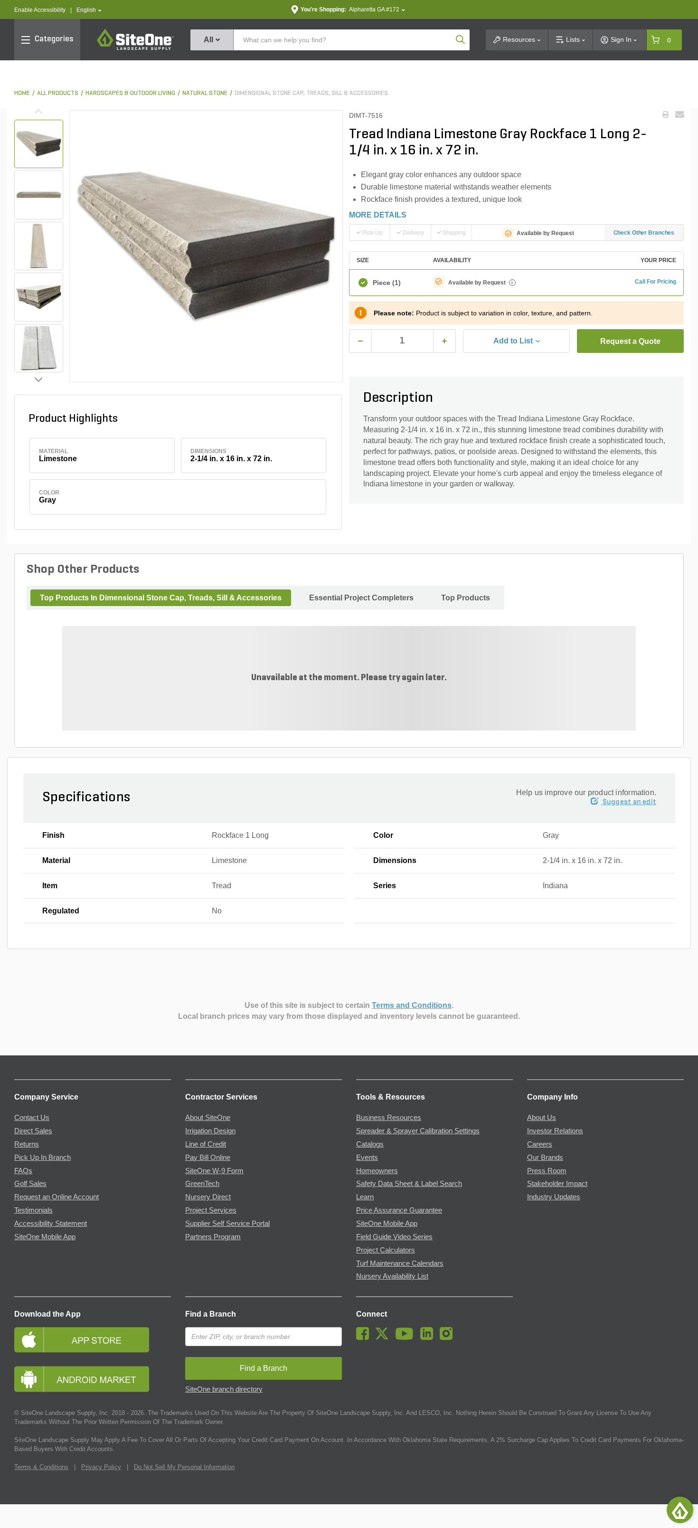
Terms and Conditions (412, 1005)
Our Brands (545, 1157)
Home (22, 93)
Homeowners (377, 1171)
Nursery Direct (208, 1197)
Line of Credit (205, 1144)
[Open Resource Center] (680, 1510)
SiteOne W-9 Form (214, 1171)
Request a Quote (630, 341)
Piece (387, 282)
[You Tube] (406, 1337)
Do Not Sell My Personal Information (184, 1467)
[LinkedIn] (429, 1337)
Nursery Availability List (392, 1276)
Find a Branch (210, 1314)
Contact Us (31, 1117)
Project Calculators (385, 1250)
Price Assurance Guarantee (399, 1210)
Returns (26, 1144)
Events (367, 1157)
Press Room (546, 1171)
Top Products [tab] (465, 598)
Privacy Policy (101, 1467)
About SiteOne (207, 1117)
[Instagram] (448, 1337)
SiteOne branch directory (224, 1389)
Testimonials (33, 1210)
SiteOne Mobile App (44, 1237)
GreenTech (202, 1183)
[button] (89, 10)
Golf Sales (30, 1183)
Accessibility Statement (50, 1223)
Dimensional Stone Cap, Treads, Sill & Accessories (311, 93)
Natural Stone (204, 93)
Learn (365, 1197)
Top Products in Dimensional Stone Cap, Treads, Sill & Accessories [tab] (161, 598)
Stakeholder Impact (557, 1183)
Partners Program (213, 1237)
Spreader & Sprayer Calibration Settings (418, 1131)
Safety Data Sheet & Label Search (409, 1183)
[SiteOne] (135, 48)
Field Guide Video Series (394, 1237)
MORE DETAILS (377, 215)
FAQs (23, 1171)
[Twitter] (384, 1337)
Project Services (210, 1210)
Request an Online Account (56, 1197)
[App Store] (92, 1339)
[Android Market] (92, 1379)
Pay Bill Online (207, 1157)
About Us (541, 1117)
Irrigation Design (210, 1131)
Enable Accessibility (40, 10)
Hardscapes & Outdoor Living (130, 93)
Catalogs (370, 1144)
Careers (539, 1144)
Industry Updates (553, 1197)
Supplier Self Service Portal (227, 1223)
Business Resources (388, 1117)
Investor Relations (555, 1131)
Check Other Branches (644, 232)
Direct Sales (33, 1131)
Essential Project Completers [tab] (361, 598)
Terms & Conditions (41, 1467)
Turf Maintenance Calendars (399, 1263)
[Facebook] (365, 1337)
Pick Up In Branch (42, 1157)
